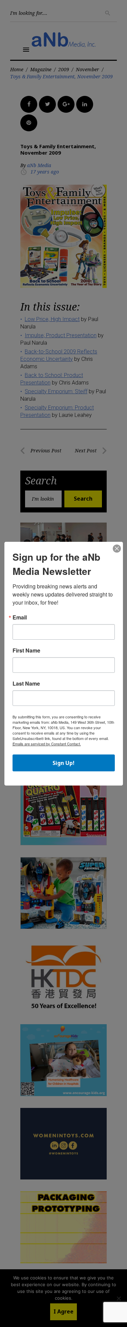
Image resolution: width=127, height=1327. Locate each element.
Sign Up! (63, 763)
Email (20, 617)
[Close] (117, 549)
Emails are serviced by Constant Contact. (47, 743)
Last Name (26, 683)
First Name (26, 650)
